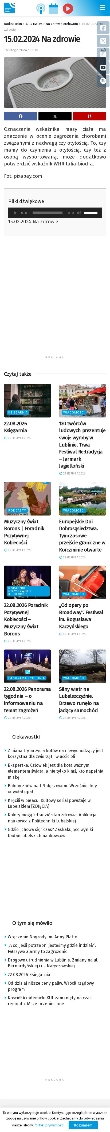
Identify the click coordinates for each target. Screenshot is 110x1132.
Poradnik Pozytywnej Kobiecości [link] (19, 591)
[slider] (91, 212)
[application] (55, 213)
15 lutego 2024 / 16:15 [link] (21, 50)
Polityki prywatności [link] (49, 1125)
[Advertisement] (55, 298)
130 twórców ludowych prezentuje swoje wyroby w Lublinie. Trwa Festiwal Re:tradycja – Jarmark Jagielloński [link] (82, 444)
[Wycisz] (79, 213)
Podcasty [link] (17, 510)
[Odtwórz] (15, 213)
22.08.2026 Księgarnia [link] (29, 974)
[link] (9, 8)
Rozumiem (83, 1125)
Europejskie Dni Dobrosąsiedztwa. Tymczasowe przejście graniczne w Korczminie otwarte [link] (82, 535)
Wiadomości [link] (74, 412)
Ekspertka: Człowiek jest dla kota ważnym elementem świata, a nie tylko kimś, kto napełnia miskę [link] (55, 771)
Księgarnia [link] (18, 412)
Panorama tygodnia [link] (26, 678)
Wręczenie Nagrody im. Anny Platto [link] (42, 936)
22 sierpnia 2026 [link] (18, 438)
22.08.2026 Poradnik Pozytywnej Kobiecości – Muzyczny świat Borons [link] (26, 619)
